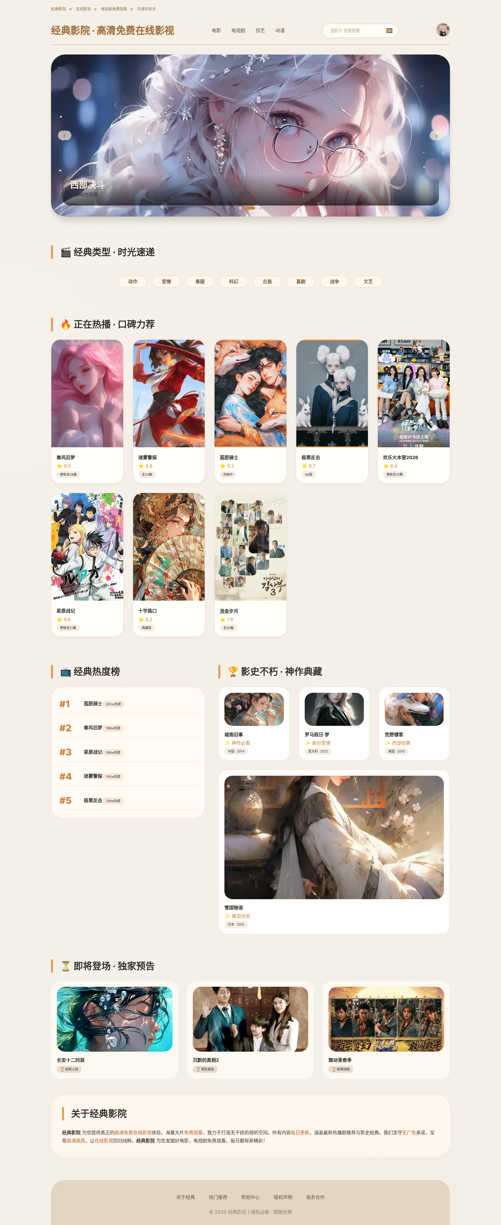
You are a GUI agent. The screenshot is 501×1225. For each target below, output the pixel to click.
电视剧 (238, 30)
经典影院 (58, 9)
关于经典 (185, 1197)
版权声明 (283, 1197)
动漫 (280, 30)
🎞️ (389, 31)
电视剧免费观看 (114, 9)
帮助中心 (250, 1197)
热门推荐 (218, 1197)
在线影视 (83, 9)
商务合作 (315, 1197)
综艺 (260, 30)
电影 (216, 30)
